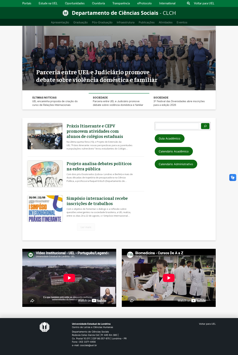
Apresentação (60, 22)
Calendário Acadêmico (174, 151)
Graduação (80, 22)
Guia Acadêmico (169, 138)
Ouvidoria (98, 3)
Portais (26, 3)
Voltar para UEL (204, 3)
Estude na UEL (48, 3)
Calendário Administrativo (176, 164)
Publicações (147, 22)
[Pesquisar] (205, 126)
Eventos (182, 22)
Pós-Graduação (102, 22)
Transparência (121, 3)
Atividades (165, 22)
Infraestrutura (126, 22)
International (167, 3)
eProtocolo (144, 3)
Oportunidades (75, 3)
